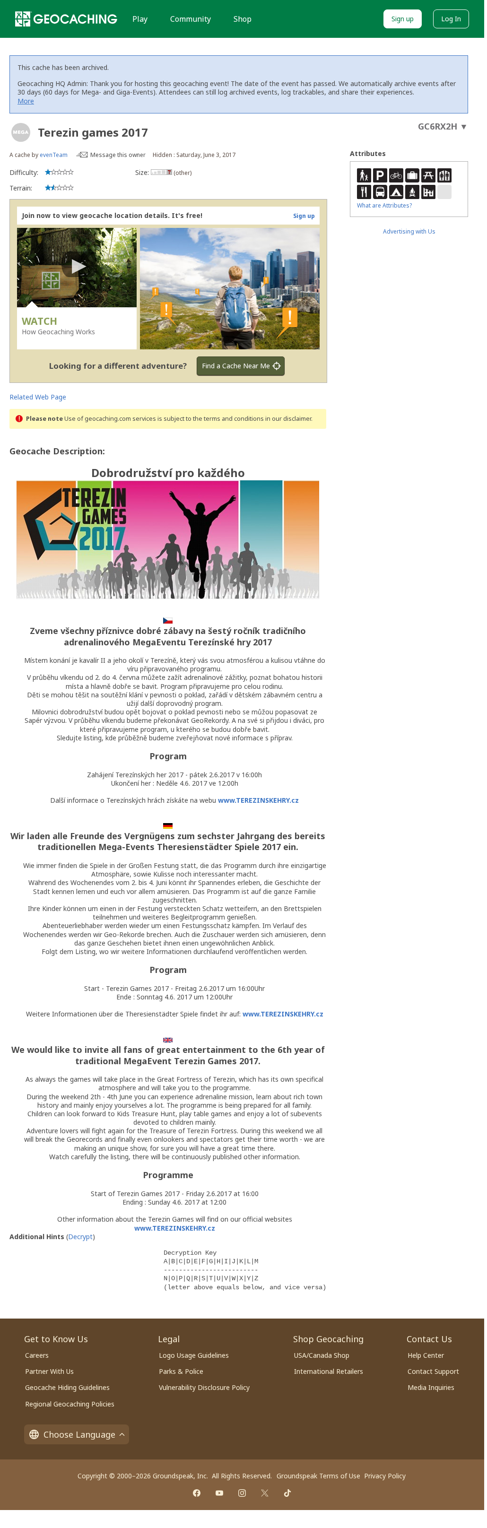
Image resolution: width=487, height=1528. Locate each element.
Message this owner (118, 155)
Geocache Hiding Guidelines (67, 1387)
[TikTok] (287, 1493)
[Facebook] (196, 1493)
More (25, 100)
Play (140, 19)
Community (190, 19)
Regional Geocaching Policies (69, 1403)
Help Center (426, 1355)
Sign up (402, 18)
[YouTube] (219, 1493)
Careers (37, 1355)
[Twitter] (264, 1493)
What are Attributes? (384, 205)
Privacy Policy (385, 1475)
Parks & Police (181, 1371)
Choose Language (79, 1434)
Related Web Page (37, 396)
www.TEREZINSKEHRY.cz (258, 800)
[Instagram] (242, 1493)
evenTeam (54, 155)
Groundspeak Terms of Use (318, 1475)
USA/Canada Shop (321, 1355)
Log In (451, 18)
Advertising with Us (409, 231)
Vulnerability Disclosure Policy (204, 1387)
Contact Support (433, 1371)
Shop (243, 19)
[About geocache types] (20, 132)
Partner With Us (49, 1371)
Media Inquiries (431, 1387)
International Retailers (328, 1371)
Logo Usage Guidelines (194, 1355)
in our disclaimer (288, 419)
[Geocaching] (66, 18)
